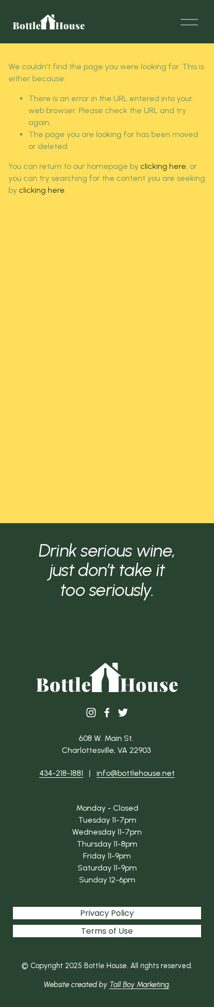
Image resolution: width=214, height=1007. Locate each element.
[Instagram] (91, 713)
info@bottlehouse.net (136, 773)
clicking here (163, 166)
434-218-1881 (61, 773)
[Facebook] (107, 713)
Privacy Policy (107, 913)
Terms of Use (107, 931)
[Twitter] (123, 713)
